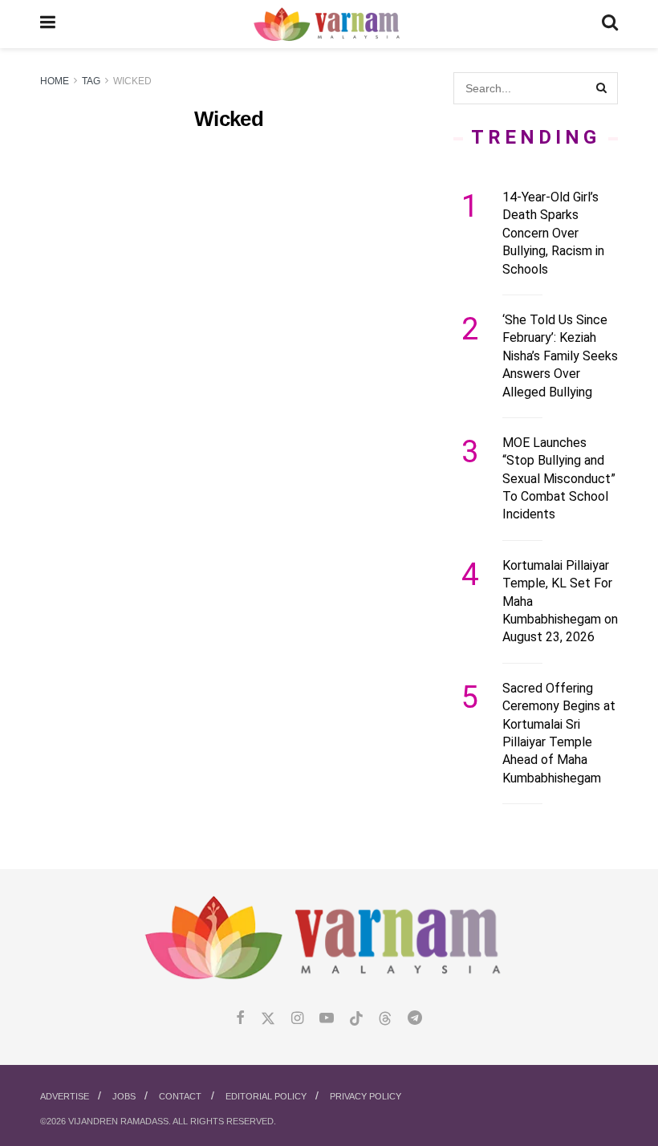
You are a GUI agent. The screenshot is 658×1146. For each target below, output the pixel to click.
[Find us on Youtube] (326, 1019)
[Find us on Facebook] (240, 1019)
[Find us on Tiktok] (356, 1019)
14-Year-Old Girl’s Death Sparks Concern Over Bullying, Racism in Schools (553, 233)
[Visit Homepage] (328, 24)
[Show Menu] (47, 24)
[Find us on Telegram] (415, 1019)
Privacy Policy (365, 1096)
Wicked (132, 81)
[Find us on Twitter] (268, 1019)
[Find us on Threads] (385, 1019)
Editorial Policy (266, 1096)
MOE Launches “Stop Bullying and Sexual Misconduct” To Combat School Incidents (558, 478)
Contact (180, 1096)
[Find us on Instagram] (297, 1019)
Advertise (64, 1096)
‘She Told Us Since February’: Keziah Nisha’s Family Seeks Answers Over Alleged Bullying (560, 356)
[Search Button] (610, 24)
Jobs (124, 1096)
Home (54, 81)
